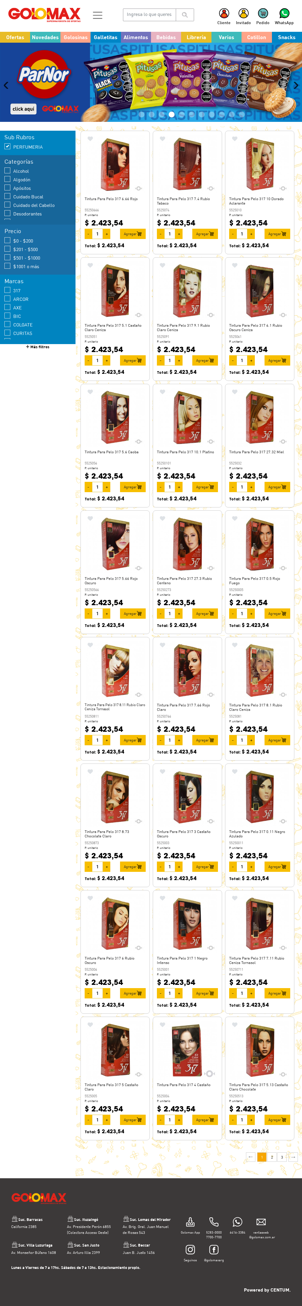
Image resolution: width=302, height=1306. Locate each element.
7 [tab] (201, 132)
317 (16, 308)
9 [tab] (221, 132)
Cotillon (256, 37)
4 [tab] (171, 132)
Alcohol (21, 189)
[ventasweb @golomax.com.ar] (261, 1241)
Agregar (130, 252)
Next (294, 94)
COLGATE (23, 343)
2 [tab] (151, 132)
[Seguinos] (190, 1268)
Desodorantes (27, 232)
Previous (7, 94)
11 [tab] (241, 132)
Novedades (45, 37)
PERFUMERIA (28, 165)
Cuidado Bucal (28, 215)
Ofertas (15, 37)
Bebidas (166, 37)
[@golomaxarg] (214, 1268)
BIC (17, 334)
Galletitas (105, 37)
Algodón (21, 197)
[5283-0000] (214, 1241)
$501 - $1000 (26, 276)
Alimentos (136, 37)
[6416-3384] (237, 1241)
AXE (17, 325)
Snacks (287, 37)
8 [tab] (211, 132)
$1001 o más (26, 284)
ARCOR (21, 317)
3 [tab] (161, 132)
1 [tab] (141, 132)
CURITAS (22, 351)
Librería (196, 37)
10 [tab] (231, 132)
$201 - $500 (25, 267)
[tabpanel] (151, 91)
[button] (97, 15)
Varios (226, 37)
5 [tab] (181, 132)
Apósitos (22, 206)
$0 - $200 (23, 259)
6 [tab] (191, 132)
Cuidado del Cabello (34, 223)
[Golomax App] (190, 1241)
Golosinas (76, 37)
